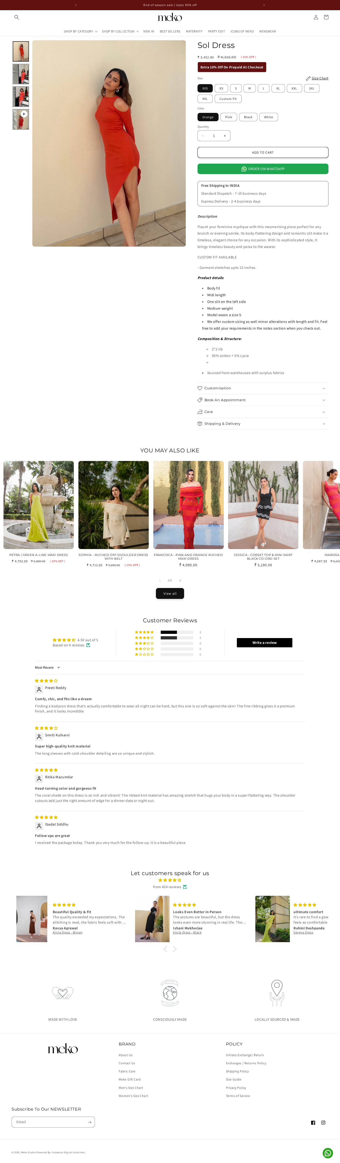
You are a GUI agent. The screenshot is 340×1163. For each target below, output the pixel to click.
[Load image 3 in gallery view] (21, 97)
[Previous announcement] (76, 5)
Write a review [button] (265, 642)
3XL (312, 88)
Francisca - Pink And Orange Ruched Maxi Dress (188, 557)
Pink (228, 117)
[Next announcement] (264, 5)
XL (278, 88)
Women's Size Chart (133, 1095)
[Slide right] (180, 580)
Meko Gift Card (130, 1079)
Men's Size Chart (131, 1087)
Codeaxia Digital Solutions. (69, 1152)
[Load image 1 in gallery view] (21, 51)
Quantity (203, 127)
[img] (46, 680)
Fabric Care (127, 1071)
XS (221, 88)
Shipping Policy (237, 1071)
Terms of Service (238, 1095)
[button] (17, 17)
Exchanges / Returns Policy (246, 1063)
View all (170, 593)
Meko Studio (28, 1152)
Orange (208, 117)
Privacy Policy (236, 1087)
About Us (126, 1055)
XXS (205, 88)
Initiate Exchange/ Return (245, 1055)
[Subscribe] (89, 1122)
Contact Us (127, 1063)
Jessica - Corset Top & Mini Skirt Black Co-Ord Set (263, 557)
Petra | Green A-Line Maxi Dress (38, 555)
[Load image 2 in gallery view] (21, 74)
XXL (294, 88)
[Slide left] (160, 580)
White (268, 117)
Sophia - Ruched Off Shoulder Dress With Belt (113, 557)
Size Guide (233, 1079)
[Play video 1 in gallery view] (21, 119)
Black (248, 117)
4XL (205, 99)
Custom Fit (228, 99)
